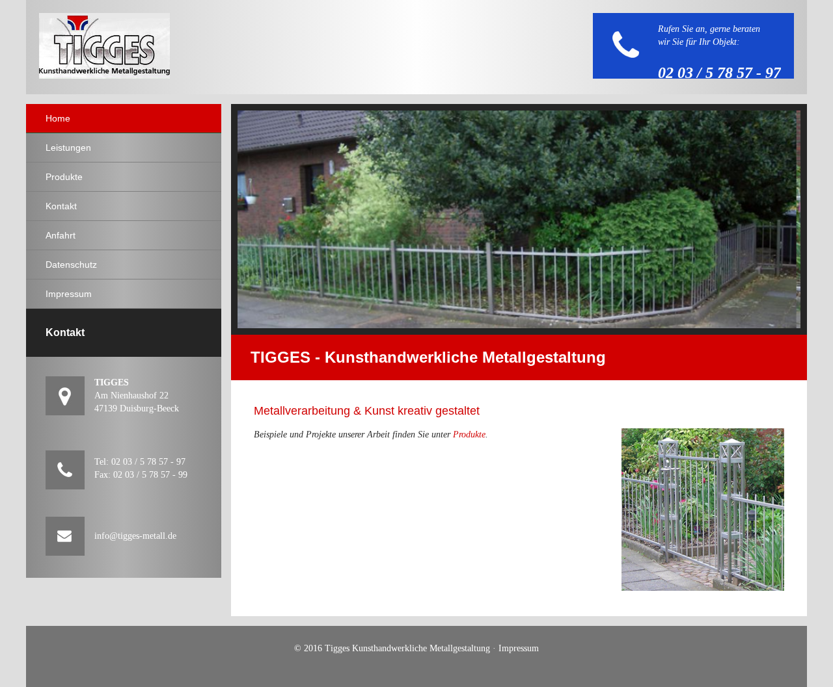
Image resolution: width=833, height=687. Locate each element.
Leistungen (68, 147)
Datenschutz (71, 264)
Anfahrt (60, 235)
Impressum (69, 294)
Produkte (469, 434)
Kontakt (61, 206)
